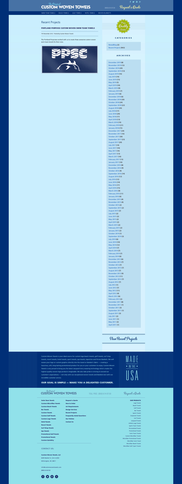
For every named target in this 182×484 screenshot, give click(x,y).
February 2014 (114, 254)
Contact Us (70, 422)
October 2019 (114, 68)
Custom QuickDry (47, 440)
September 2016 (115, 174)
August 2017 (113, 142)
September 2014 (115, 236)
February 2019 (114, 91)
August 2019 (113, 74)
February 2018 (114, 125)
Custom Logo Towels (48, 419)
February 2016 (114, 194)
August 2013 (113, 271)
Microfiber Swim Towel (134, 441)
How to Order (70, 403)
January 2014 (114, 256)
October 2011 (114, 308)
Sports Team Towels (135, 426)
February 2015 (114, 228)
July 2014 (112, 239)
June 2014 (112, 242)
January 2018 (114, 128)
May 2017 (112, 151)
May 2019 (112, 82)
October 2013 (114, 265)
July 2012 (112, 285)
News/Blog (113, 45)
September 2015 (115, 208)
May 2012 (112, 291)
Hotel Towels (90, 13)
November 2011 (115, 305)
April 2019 (113, 85)
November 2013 (115, 262)
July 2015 (112, 214)
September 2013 (115, 268)
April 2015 (113, 222)
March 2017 (113, 157)
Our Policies (70, 419)
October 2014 (114, 234)
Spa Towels (45, 431)
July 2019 (112, 77)
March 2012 (113, 296)
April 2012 (113, 293)
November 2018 (115, 100)
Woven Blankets (104, 13)
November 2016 (115, 168)
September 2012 (115, 279)
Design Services (71, 409)
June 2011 (112, 319)
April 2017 (113, 154)
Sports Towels (137, 413)
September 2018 (115, 105)
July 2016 (112, 179)
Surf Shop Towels (47, 428)
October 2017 (114, 137)
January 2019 (114, 94)
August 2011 (113, 313)
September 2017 (115, 139)
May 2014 (112, 245)
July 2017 (112, 145)
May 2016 (112, 185)
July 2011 (112, 316)
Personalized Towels (135, 428)
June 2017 (112, 148)
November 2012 (115, 273)
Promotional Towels (48, 437)
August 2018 (113, 108)
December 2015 (115, 199)
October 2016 (114, 171)
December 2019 (115, 62)
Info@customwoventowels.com (51, 467)
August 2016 (113, 177)
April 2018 (113, 119)
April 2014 (113, 248)
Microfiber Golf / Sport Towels (132, 446)
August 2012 (113, 282)
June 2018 (112, 114)
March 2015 (113, 225)
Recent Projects (114, 48)
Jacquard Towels (136, 420)
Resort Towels (46, 425)
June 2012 (112, 288)
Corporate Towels (135, 415)
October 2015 (114, 205)
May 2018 (112, 117)
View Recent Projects (123, 338)
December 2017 (115, 131)
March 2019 (113, 88)
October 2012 (114, 276)
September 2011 (115, 311)
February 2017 (114, 159)
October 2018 (114, 102)
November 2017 (115, 134)
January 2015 (114, 231)
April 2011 (113, 325)
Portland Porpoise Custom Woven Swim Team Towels (68, 28)
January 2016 (114, 196)
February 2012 (114, 299)
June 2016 (112, 182)
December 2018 (115, 97)
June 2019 (112, 80)
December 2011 (115, 302)
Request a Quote (130, 7)
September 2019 (115, 71)
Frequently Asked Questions (76, 416)
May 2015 (112, 219)
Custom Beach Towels (49, 406)
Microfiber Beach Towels (133, 443)
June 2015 (112, 216)
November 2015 (115, 202)
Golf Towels (77, 13)
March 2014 (113, 251)
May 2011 (112, 322)
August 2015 (113, 211)
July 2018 (112, 111)
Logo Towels (137, 403)
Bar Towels (45, 409)
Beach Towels (64, 13)
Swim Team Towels (48, 13)
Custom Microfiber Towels (50, 403)
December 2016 (115, 165)
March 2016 (113, 191)
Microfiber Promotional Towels (132, 438)
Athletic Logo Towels (135, 423)
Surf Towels (137, 418)
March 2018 (113, 122)
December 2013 (115, 259)
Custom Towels (46, 412)
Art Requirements (72, 406)
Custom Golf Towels (48, 416)
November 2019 (115, 65)
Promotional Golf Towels (50, 434)
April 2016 (113, 188)
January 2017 (114, 162)
